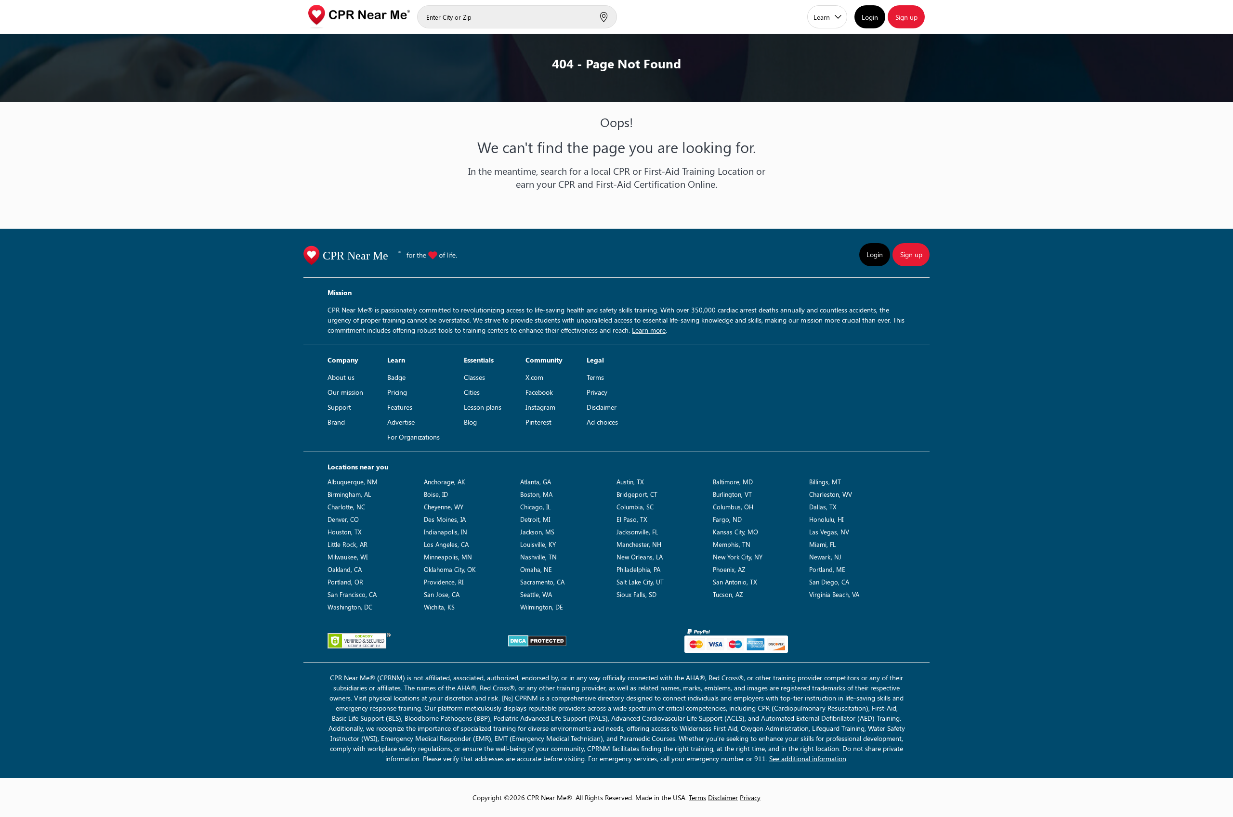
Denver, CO (343, 519)
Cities (472, 392)
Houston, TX (345, 532)
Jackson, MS (537, 532)
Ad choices (602, 422)
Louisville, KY (538, 544)
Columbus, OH (733, 507)
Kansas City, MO (735, 532)
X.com (534, 377)
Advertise (401, 422)
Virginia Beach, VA (834, 594)
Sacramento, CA (542, 582)
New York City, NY (737, 557)
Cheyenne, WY (443, 507)
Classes (474, 377)
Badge (396, 377)
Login (870, 17)
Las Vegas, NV (829, 532)
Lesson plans (482, 407)
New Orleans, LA (639, 557)
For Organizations (413, 436)
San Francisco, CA (352, 594)
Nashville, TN (538, 557)
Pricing (397, 392)
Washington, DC (350, 607)
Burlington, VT (732, 494)
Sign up (906, 17)
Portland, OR (345, 582)
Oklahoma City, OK (450, 569)
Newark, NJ (825, 557)
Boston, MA (536, 494)
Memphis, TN (731, 544)
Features (399, 407)
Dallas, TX (823, 507)
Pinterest (538, 422)
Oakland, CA (345, 569)
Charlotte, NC (346, 507)
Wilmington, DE (541, 607)
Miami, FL (822, 544)
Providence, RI (443, 582)
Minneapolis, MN (448, 557)
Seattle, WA (536, 594)
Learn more (649, 330)
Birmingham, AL (349, 494)
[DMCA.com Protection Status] (537, 641)
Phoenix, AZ (729, 569)
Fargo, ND (727, 519)
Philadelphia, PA (638, 569)
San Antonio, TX (735, 582)
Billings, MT (825, 482)
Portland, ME (827, 569)
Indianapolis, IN (445, 532)
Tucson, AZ (728, 594)
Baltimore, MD (733, 482)
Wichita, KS (439, 607)
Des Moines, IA (445, 519)
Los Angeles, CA (446, 544)
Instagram (540, 407)
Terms (595, 377)
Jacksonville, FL (637, 532)
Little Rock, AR (347, 544)
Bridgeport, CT (636, 494)
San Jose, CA (441, 594)
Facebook (539, 392)
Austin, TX (630, 482)
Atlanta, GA (535, 482)
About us (341, 377)
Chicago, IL (535, 507)
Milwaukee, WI (347, 557)
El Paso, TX (631, 519)
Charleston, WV (830, 494)
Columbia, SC (635, 507)
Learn (821, 17)
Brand (336, 422)
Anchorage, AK (444, 482)
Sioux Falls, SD (636, 594)
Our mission (345, 392)
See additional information (807, 758)
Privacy (597, 392)
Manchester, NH (638, 544)
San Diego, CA (829, 582)
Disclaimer (601, 407)
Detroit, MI (535, 519)
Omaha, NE (536, 569)
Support (339, 407)
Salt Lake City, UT (640, 582)
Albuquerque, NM (353, 482)
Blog (470, 422)
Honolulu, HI (826, 519)
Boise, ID (436, 494)
